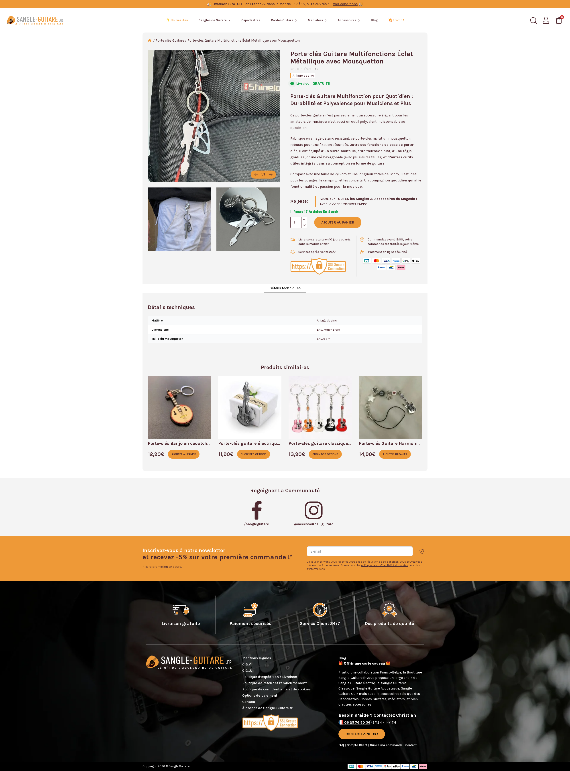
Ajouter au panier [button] (183, 454)
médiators (396, 699)
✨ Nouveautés (177, 20)
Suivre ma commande (386, 745)
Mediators (315, 20)
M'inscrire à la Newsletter (422, 551)
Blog (374, 20)
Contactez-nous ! (362, 734)
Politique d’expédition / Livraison (269, 677)
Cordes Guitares (373, 699)
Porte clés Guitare (170, 40)
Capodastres (250, 20)
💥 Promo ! (396, 20)
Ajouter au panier (337, 222)
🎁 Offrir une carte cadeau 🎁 (364, 663)
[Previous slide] (256, 174)
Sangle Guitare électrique (358, 683)
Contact (248, 702)
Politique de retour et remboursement (274, 683)
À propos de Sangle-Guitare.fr (267, 708)
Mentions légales (256, 658)
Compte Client (357, 745)
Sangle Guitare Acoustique (377, 688)
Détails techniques (285, 288)
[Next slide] (271, 174)
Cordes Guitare (282, 20)
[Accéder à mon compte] (546, 20)
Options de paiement (259, 695)
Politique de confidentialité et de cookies (276, 689)
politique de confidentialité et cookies (384, 565)
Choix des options (254, 454)
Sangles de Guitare (213, 20)
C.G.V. (247, 664)
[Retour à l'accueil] (35, 20)
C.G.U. (247, 670)
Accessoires (347, 20)
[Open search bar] (533, 20)
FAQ (341, 745)
